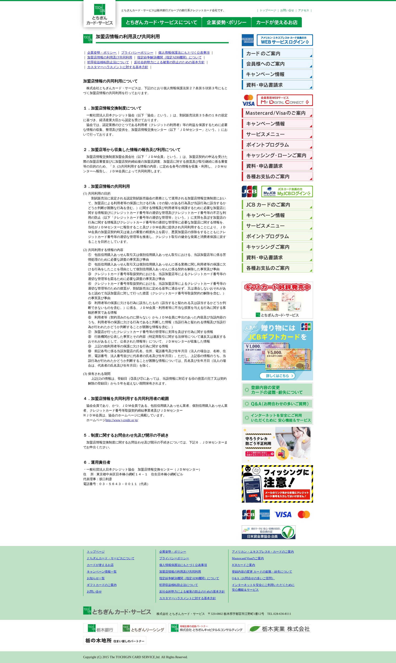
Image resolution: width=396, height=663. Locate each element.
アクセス (303, 10)
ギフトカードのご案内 (102, 585)
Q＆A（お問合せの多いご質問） (253, 578)
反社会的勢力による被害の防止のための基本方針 (169, 62)
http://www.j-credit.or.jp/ (122, 420)
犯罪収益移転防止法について (108, 62)
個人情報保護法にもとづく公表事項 (184, 52)
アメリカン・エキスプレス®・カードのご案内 (263, 551)
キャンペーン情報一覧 (102, 571)
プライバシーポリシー (137, 52)
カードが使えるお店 (100, 565)
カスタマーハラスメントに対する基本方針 (117, 67)
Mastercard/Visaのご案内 (248, 558)
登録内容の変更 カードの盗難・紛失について (262, 571)
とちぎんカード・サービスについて (111, 558)
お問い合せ (287, 10)
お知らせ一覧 (96, 578)
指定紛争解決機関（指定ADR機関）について (169, 57)
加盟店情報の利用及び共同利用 (109, 57)
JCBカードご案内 (243, 565)
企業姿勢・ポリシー (102, 52)
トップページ (268, 10)
